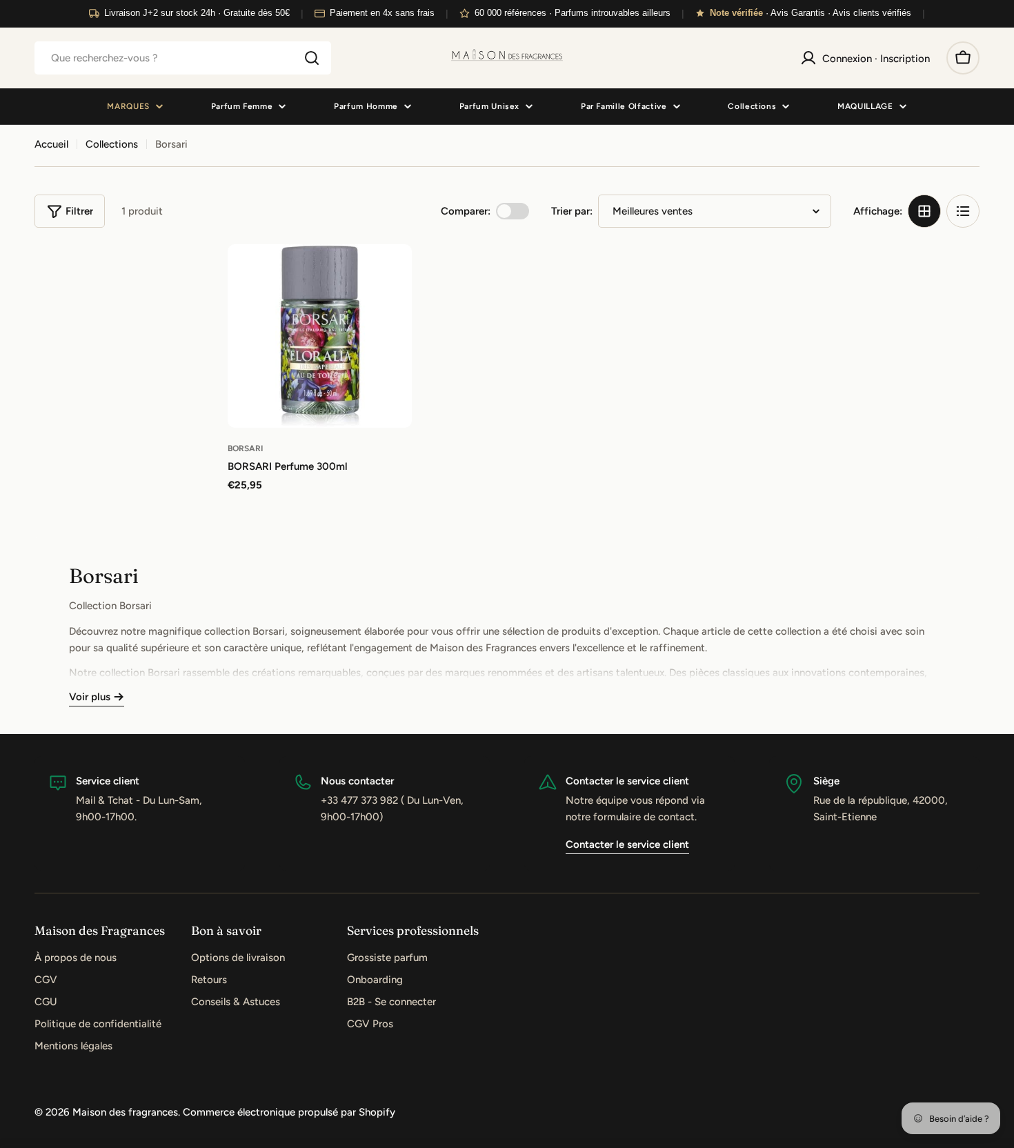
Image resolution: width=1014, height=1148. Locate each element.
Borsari (245, 448)
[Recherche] (312, 58)
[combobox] (182, 58)
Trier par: (572, 211)
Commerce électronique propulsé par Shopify (289, 1112)
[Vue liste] (963, 211)
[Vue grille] (924, 211)
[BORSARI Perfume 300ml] (320, 336)
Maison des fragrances (125, 1112)
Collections (112, 144)
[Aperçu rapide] (391, 274)
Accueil (51, 144)
